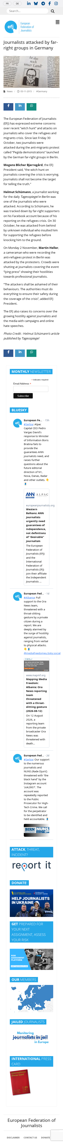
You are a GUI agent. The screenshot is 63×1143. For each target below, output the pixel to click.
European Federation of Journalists (31, 1122)
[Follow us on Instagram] (56, 3)
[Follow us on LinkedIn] (28, 3)
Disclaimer (13, 1137)
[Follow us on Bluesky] (36, 3)
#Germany (41, 91)
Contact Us (30, 1137)
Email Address (22, 383)
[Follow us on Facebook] (49, 3)
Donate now (48, 1137)
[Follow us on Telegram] (43, 3)
